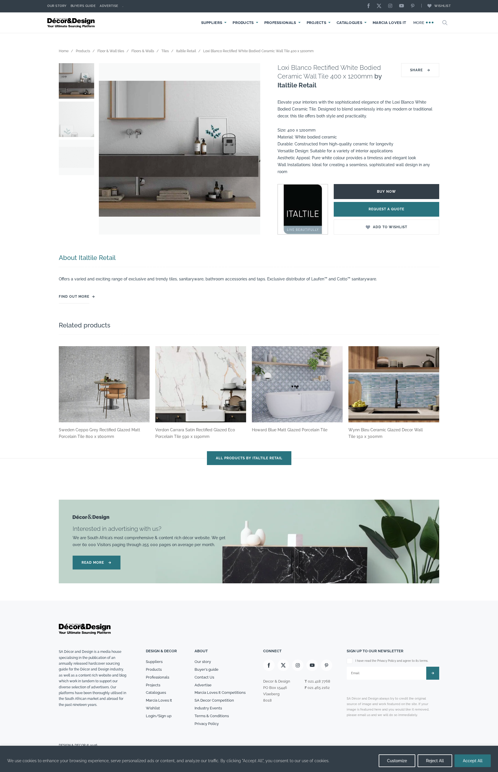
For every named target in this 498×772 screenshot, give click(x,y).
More (419, 22)
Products (243, 22)
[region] (249, 759)
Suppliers (211, 22)
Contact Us (204, 677)
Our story (57, 6)
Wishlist (442, 6)
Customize (397, 760)
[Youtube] (403, 6)
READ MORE (97, 563)
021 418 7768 (319, 681)
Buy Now (386, 192)
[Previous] (107, 149)
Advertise (109, 6)
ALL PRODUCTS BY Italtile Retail (249, 458)
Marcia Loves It (389, 22)
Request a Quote (386, 209)
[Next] (251, 149)
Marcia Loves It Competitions (220, 692)
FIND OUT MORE (74, 297)
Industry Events (208, 708)
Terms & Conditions (212, 716)
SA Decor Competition (214, 700)
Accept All (472, 760)
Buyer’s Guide (83, 6)
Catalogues (349, 22)
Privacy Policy (207, 724)
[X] (380, 6)
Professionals (280, 22)
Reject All (435, 760)
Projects (316, 22)
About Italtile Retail (87, 257)
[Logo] (71, 23)
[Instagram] (391, 6)
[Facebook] (370, 6)
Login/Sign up (158, 716)
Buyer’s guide (206, 669)
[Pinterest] (414, 6)
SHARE (420, 70)
